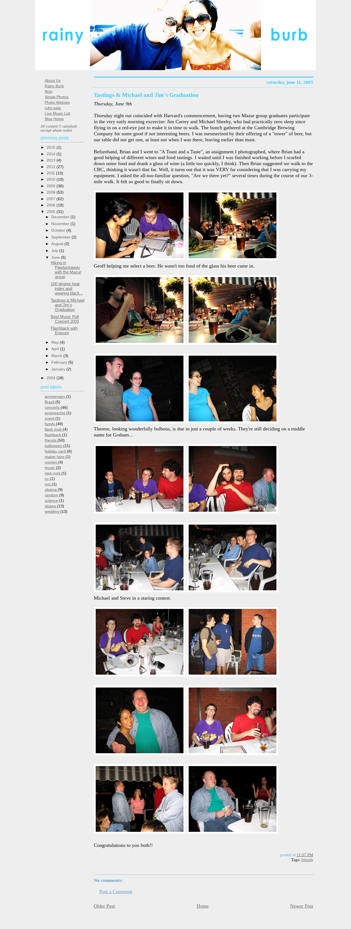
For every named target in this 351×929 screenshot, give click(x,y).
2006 (51, 205)
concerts (53, 407)
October (58, 230)
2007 (51, 199)
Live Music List (57, 113)
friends (307, 859)
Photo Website (57, 102)
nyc (48, 484)
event (50, 418)
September (61, 237)
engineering (55, 413)
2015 (51, 147)
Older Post (104, 906)
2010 (51, 179)
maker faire (55, 457)
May (55, 342)
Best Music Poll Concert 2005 (65, 319)
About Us (53, 81)
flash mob (54, 429)
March (57, 355)
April (55, 349)
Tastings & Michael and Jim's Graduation (146, 95)
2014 (51, 154)
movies (51, 462)
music (50, 468)
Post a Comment (115, 891)
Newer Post (301, 906)
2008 (51, 192)
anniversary (55, 397)
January (58, 369)
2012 (51, 167)
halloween (54, 446)
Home (203, 906)
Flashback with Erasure (64, 330)
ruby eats (53, 108)
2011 (51, 173)
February (59, 362)
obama (51, 490)
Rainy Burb (54, 86)
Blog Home (54, 119)
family (50, 424)
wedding (52, 512)
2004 (51, 378)
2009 (51, 186)
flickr (49, 92)
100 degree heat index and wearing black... (67, 288)
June (56, 257)
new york (53, 473)
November (60, 224)
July (55, 250)
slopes (51, 506)
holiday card (56, 451)
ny (47, 479)
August (57, 243)
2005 (51, 212)
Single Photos (57, 97)
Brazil (50, 402)
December (60, 217)
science (52, 501)
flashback (53, 435)
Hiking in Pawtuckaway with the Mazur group (66, 269)
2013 (51, 160)
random (52, 495)
